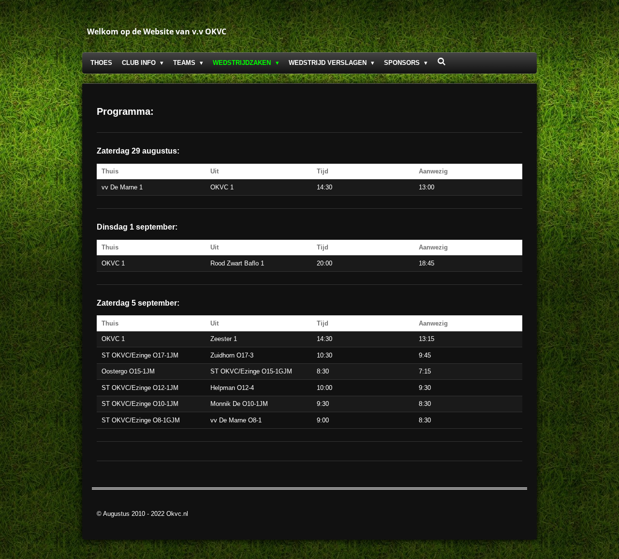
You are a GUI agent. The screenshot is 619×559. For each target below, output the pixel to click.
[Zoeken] (441, 61)
